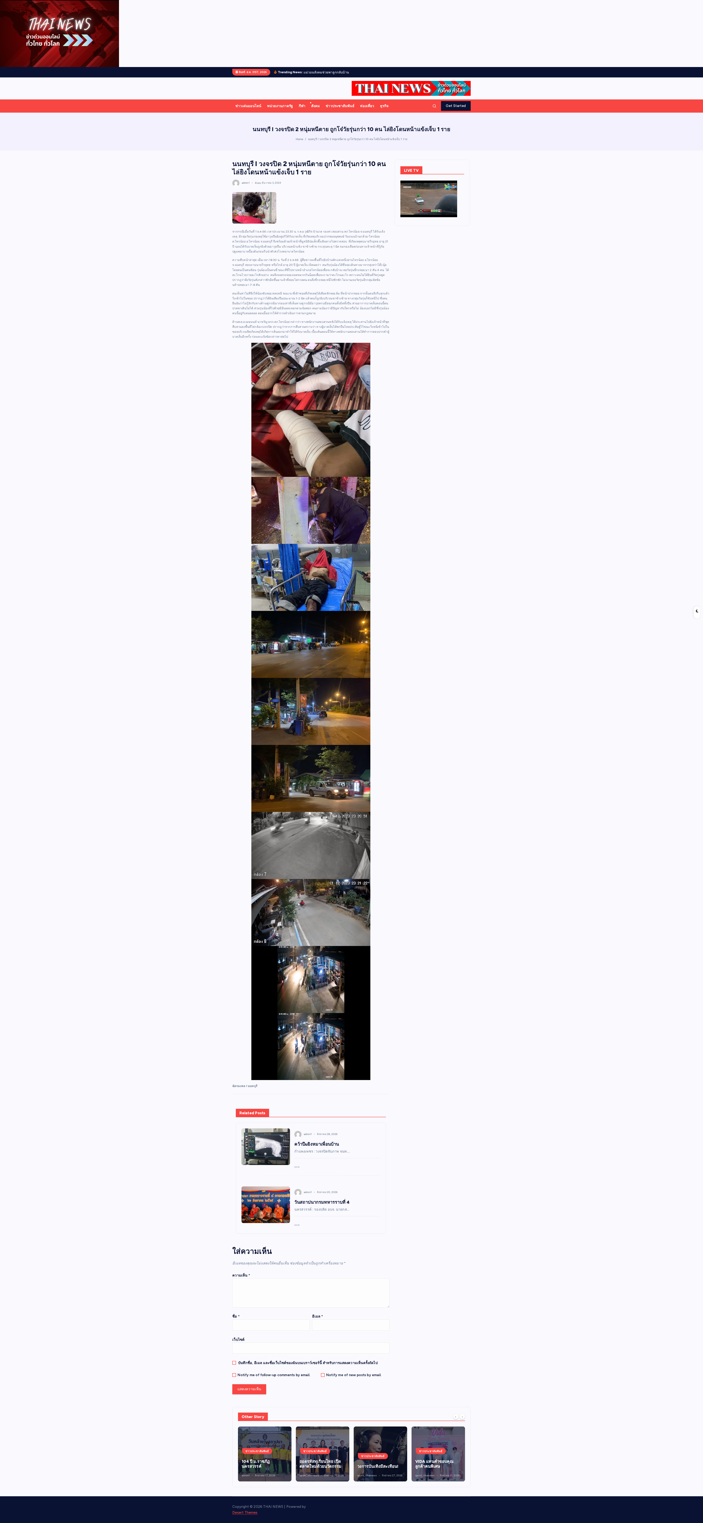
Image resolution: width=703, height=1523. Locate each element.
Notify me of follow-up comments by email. (273, 1381)
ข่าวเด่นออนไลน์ (248, 111)
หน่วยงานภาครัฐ (280, 111)
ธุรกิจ (384, 111)
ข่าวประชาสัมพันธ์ (340, 111)
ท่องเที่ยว (367, 111)
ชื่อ (236, 1322)
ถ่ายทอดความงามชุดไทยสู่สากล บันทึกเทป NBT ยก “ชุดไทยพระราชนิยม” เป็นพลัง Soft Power (322, 1465)
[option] (264, 1459)
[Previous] (456, 1422)
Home (299, 144)
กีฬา (302, 111)
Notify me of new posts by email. (353, 1381)
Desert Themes (245, 1518)
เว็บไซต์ (238, 1345)
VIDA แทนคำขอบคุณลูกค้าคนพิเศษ (261, 1470)
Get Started (456, 111)
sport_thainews (251, 1481)
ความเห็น (241, 1281)
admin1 (246, 188)
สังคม (315, 111)
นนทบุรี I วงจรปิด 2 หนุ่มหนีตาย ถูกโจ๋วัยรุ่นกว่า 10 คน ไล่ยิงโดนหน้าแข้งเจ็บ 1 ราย (358, 144)
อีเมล (317, 1322)
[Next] (462, 1422)
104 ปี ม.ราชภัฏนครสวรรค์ (429, 1470)
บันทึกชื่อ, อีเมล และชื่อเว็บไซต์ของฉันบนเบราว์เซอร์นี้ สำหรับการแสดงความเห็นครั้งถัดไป (308, 1368)
